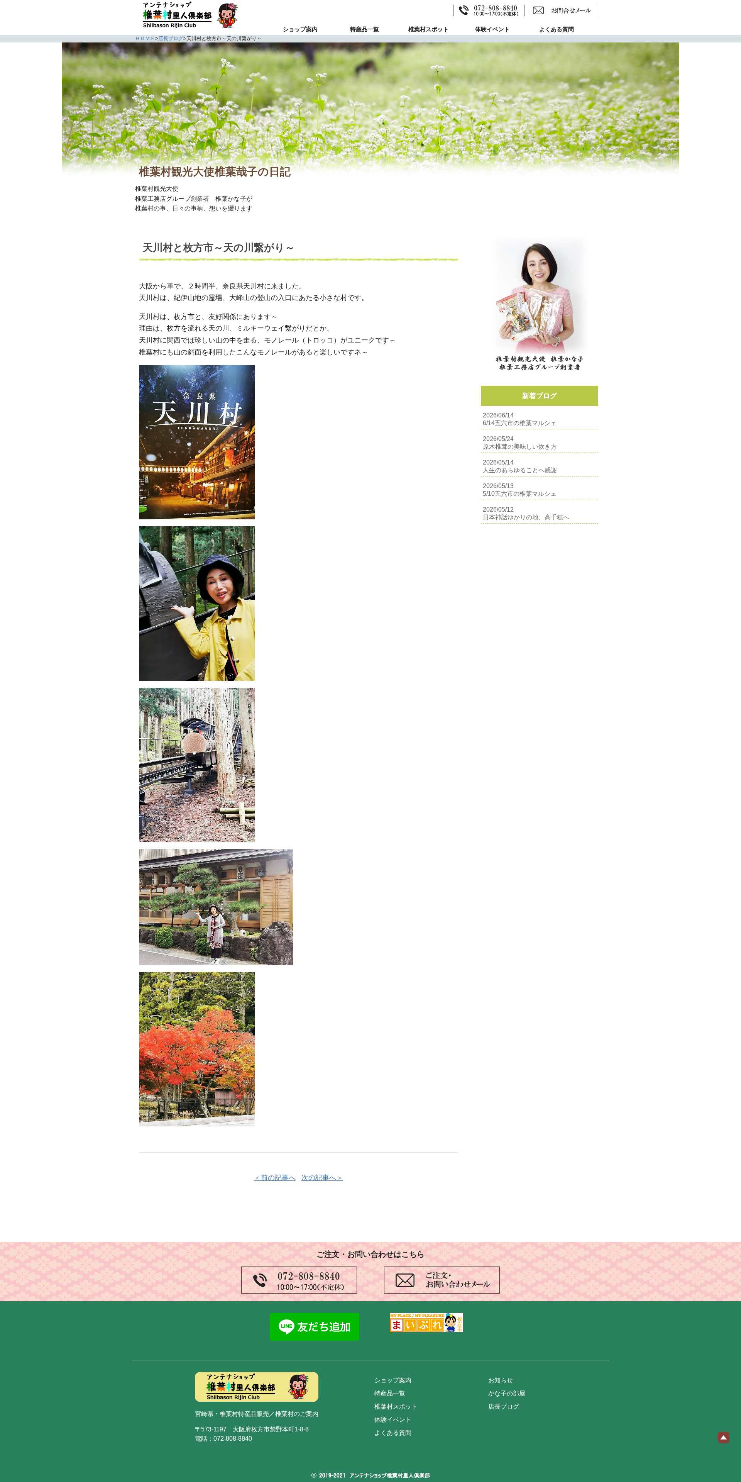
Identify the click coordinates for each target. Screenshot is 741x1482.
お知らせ (500, 1380)
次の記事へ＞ (322, 1178)
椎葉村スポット (428, 29)
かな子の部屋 (506, 1393)
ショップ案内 (300, 29)
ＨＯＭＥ (145, 38)
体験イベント (492, 29)
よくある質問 (556, 29)
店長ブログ (170, 38)
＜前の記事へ (275, 1178)
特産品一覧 (364, 29)
